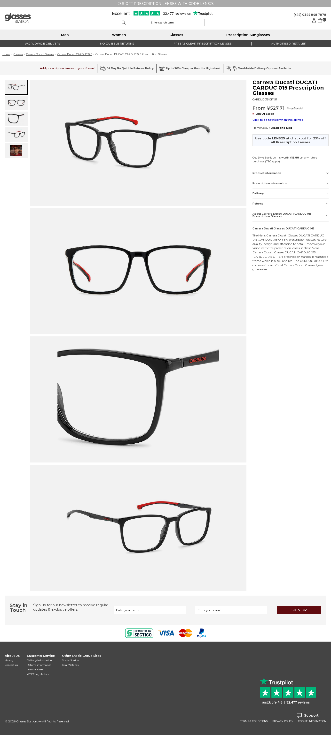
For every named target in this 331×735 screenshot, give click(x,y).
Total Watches (70, 665)
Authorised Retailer (288, 43)
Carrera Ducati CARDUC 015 (74, 54)
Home (6, 54)
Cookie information (312, 721)
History (9, 660)
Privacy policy (282, 721)
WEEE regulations (38, 674)
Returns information (39, 665)
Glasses (176, 35)
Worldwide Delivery (42, 43)
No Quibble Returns (117, 43)
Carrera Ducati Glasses (40, 54)
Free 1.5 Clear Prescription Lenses (202, 43)
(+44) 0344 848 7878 (310, 14)
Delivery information (39, 660)
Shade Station (70, 660)
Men (65, 35)
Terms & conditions (254, 721)
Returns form (35, 669)
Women (119, 35)
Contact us (11, 665)
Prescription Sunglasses (248, 35)
